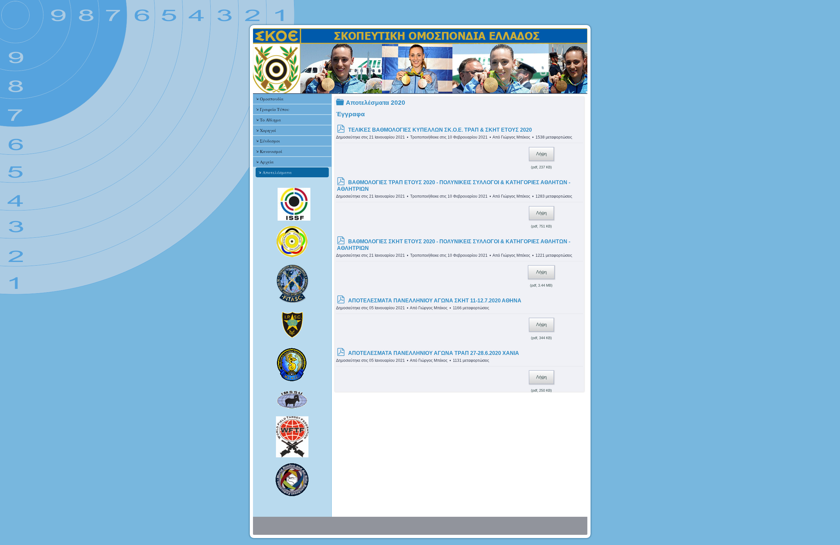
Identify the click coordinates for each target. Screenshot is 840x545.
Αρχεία (267, 162)
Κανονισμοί (271, 151)
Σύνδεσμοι (270, 141)
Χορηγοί (268, 130)
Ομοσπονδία (272, 99)
